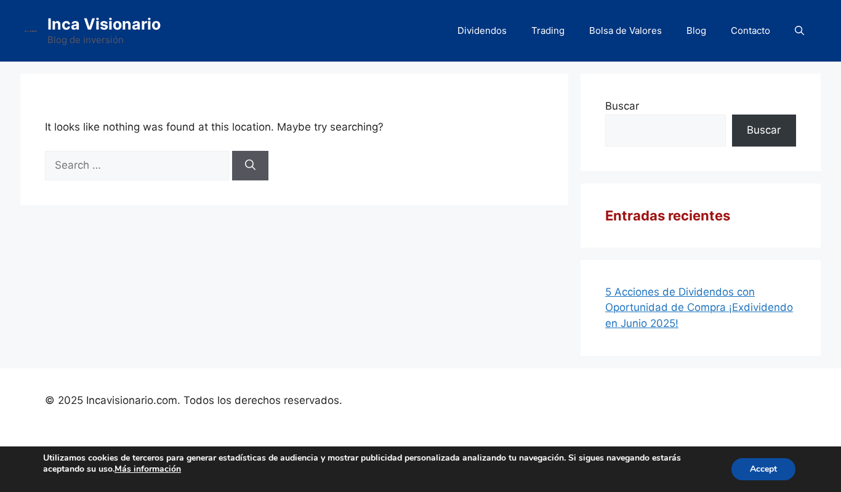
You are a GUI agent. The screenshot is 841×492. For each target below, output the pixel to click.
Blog (696, 30)
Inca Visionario (104, 24)
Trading (548, 30)
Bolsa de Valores (625, 30)
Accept (763, 469)
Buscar (622, 106)
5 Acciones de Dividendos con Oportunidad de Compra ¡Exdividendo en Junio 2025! (699, 307)
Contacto (750, 30)
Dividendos (482, 30)
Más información (148, 469)
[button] (799, 30)
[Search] (250, 165)
